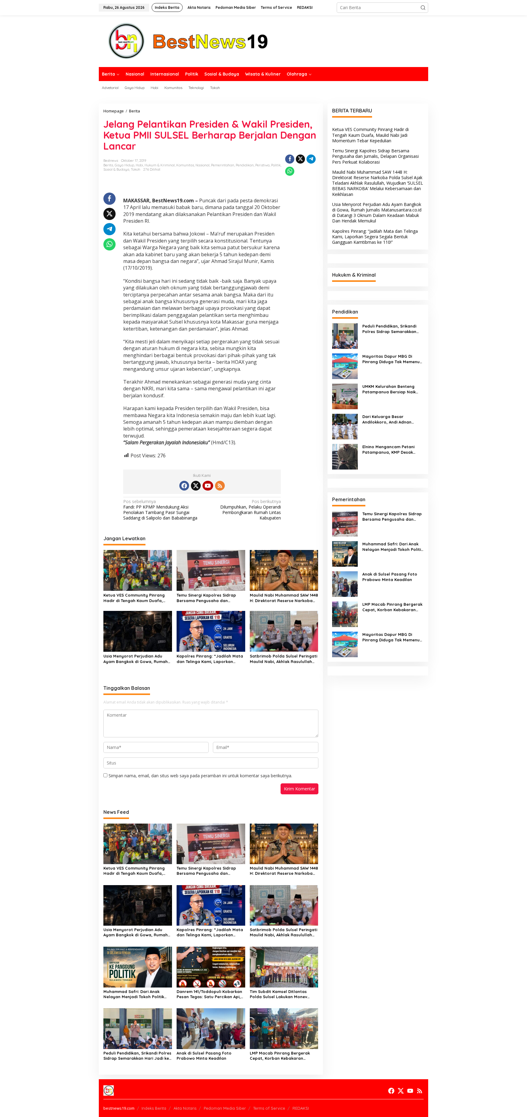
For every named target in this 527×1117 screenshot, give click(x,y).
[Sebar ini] (289, 159)
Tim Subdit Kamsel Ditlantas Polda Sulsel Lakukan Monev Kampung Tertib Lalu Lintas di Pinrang (280, 994)
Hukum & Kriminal (160, 165)
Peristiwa (262, 165)
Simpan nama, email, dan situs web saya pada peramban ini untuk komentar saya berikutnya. (200, 775)
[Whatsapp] (289, 171)
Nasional (202, 165)
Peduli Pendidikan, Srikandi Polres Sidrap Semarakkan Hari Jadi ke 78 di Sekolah (137, 1056)
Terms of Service (269, 1108)
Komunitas (185, 165)
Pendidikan (245, 165)
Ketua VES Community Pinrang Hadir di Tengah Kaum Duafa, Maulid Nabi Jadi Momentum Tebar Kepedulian (134, 598)
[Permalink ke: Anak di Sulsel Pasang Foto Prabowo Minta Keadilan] (211, 1028)
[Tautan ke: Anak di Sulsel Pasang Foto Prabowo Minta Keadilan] (345, 584)
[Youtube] (208, 486)
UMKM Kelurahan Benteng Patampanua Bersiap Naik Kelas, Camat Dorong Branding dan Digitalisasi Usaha (389, 389)
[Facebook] (184, 486)
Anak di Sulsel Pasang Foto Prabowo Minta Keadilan (204, 1056)
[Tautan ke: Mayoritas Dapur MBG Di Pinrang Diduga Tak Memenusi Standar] (345, 366)
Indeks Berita (154, 1108)
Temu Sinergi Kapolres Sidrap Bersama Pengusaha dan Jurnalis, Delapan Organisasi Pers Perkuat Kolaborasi (206, 598)
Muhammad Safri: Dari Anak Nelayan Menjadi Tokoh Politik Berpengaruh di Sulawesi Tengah (136, 994)
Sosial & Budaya (116, 169)
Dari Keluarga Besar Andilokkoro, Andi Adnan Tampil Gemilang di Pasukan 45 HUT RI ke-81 (390, 419)
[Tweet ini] (300, 159)
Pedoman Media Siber (225, 1108)
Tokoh (135, 169)
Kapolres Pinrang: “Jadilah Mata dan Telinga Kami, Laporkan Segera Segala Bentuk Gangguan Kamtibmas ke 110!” (211, 659)
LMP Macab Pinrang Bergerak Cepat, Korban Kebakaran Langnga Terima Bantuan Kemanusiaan (280, 1056)
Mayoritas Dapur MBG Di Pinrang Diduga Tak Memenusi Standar (392, 359)
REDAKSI (300, 1108)
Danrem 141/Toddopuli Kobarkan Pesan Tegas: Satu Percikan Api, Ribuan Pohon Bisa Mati (209, 994)
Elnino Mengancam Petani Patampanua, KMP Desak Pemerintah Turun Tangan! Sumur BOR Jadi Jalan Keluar (392, 449)
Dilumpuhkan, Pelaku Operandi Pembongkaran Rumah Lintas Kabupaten (250, 510)
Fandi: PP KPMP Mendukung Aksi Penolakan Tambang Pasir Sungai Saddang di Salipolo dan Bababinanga (160, 510)
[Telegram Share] (311, 159)
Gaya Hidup (124, 165)
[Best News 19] (188, 41)
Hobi (139, 165)
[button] (423, 7)
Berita (108, 165)
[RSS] (220, 486)
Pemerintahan (222, 165)
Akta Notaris (185, 1108)
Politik (276, 165)
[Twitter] (196, 486)
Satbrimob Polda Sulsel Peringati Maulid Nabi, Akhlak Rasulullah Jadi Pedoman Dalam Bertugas (283, 659)
